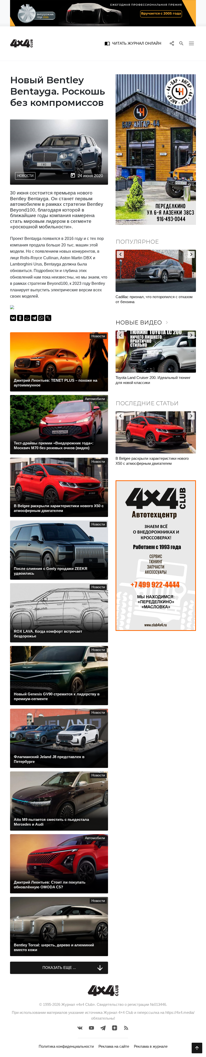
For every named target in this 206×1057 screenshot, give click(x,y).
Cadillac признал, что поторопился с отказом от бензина (154, 299)
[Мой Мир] (27, 318)
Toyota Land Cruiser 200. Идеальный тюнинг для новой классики (153, 380)
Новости (25, 176)
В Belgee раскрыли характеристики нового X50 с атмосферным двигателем (152, 461)
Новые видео (143, 322)
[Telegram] (34, 318)
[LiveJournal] (48, 318)
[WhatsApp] (41, 318)
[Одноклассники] (20, 318)
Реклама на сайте (113, 1046)
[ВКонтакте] (13, 318)
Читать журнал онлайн (133, 43)
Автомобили (95, 399)
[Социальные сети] (171, 43)
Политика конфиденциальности (66, 1046)
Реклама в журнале (151, 1046)
